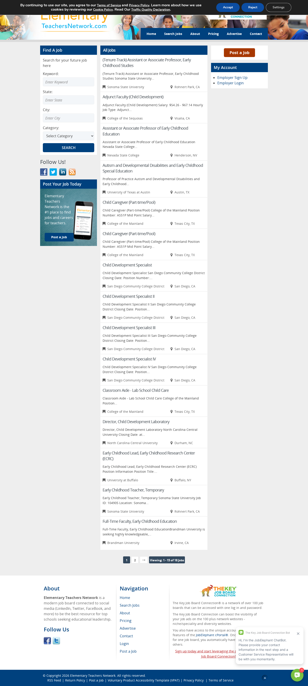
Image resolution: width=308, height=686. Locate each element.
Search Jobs (173, 34)
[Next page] (144, 559)
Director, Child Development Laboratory (136, 421)
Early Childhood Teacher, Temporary (133, 490)
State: (48, 91)
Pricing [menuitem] (125, 620)
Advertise (234, 34)
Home (151, 34)
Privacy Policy (194, 680)
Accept (228, 7)
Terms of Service (221, 680)
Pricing (213, 34)
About (195, 34)
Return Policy (75, 680)
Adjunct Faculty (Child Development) (133, 96)
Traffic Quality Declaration (150, 9)
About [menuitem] (125, 612)
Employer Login (230, 82)
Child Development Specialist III (129, 327)
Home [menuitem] (125, 597)
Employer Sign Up (232, 77)
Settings (279, 7)
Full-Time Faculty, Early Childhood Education (140, 521)
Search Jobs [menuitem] (130, 605)
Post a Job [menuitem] (128, 651)
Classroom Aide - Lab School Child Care (136, 390)
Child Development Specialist (127, 265)
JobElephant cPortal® (212, 635)
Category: (51, 127)
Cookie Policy (103, 9)
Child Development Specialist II (128, 296)
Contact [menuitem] (126, 635)
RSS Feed (54, 680)
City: (46, 109)
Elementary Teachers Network (92, 675)
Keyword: (51, 73)
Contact (256, 34)
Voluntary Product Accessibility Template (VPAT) (143, 680)
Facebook (47, 640)
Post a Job (59, 237)
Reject (252, 7)
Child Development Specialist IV (129, 359)
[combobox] (68, 99)
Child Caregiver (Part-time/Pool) (129, 202)
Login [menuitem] (124, 643)
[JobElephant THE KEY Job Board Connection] (218, 587)
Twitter (56, 640)
